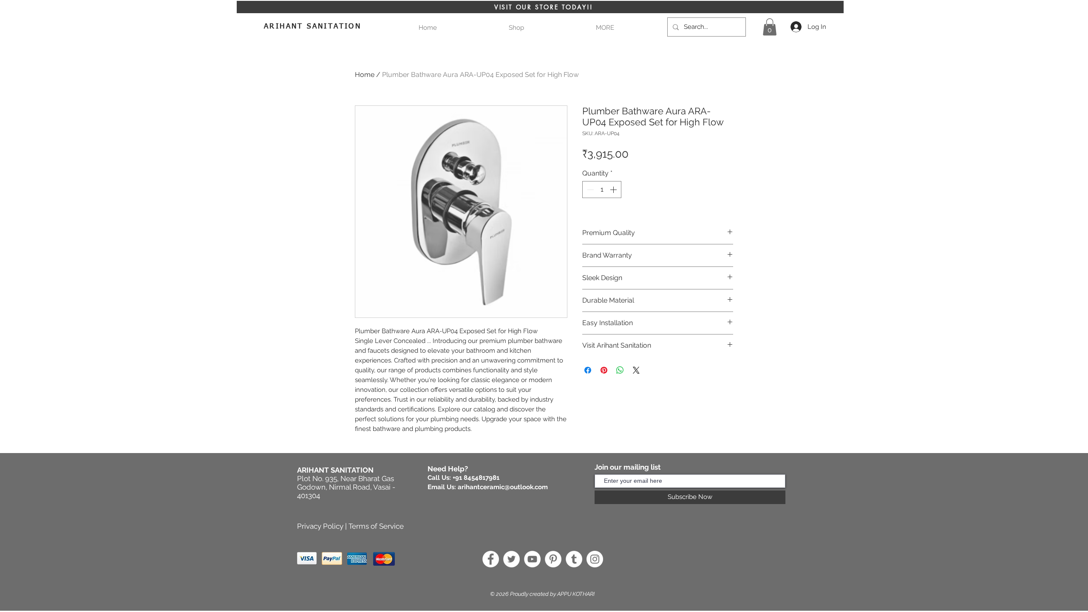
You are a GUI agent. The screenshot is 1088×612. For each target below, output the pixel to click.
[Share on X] (636, 370)
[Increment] (614, 189)
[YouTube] (532, 559)
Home (364, 75)
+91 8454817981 (476, 478)
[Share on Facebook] (588, 370)
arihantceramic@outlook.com (503, 487)
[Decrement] (589, 189)
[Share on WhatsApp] (620, 370)
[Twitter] (511, 559)
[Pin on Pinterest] (604, 370)
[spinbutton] (601, 189)
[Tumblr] (574, 559)
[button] (605, 28)
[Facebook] (490, 559)
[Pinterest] (553, 559)
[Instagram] (594, 559)
